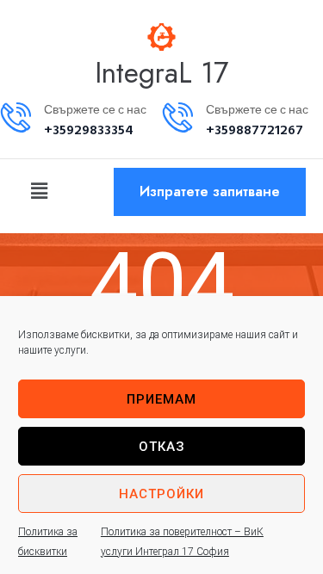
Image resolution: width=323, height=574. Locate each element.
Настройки (161, 494)
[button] (38, 191)
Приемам (161, 399)
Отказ (162, 446)
